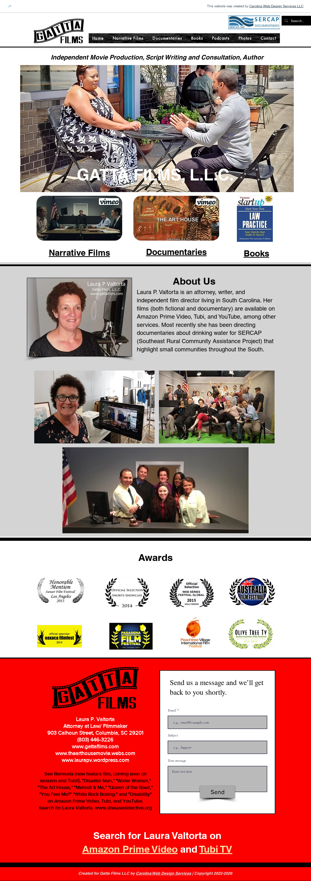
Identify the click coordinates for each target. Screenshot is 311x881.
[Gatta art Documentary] (160, 184)
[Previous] (27, 128)
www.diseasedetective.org (123, 807)
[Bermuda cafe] (154, 184)
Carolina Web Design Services (163, 873)
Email (172, 710)
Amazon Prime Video (130, 849)
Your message (177, 760)
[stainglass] (166, 184)
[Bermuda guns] (148, 184)
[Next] (287, 128)
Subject (173, 735)
